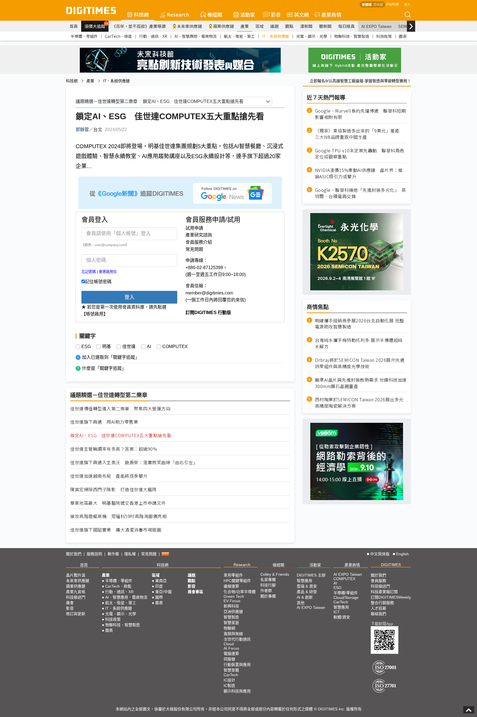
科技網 (141, 14)
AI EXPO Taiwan (376, 26)
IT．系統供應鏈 (275, 36)
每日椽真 (346, 26)
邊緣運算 (231, 586)
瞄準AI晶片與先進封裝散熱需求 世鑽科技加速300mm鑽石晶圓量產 (361, 383)
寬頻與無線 (233, 633)
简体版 (378, 4)
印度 (159, 586)
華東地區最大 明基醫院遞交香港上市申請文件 (118, 503)
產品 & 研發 (307, 591)
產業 (244, 26)
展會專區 (195, 591)
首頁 (74, 26)
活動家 (247, 14)
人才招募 (378, 608)
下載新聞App (382, 624)
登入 (407, 4)
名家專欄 (268, 579)
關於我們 (73, 554)
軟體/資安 (341, 617)
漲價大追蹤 (96, 25)
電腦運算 (231, 653)
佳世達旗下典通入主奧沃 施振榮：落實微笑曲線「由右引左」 (134, 462)
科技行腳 (268, 585)
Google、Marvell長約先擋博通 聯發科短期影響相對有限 (360, 114)
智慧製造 (231, 617)
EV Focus (232, 601)
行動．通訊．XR (153, 36)
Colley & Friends (274, 574)
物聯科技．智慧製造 (351, 36)
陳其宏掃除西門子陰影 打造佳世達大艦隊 (113, 489)
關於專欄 (268, 596)
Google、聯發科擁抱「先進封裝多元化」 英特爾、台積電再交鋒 (360, 193)
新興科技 (231, 606)
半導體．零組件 (84, 36)
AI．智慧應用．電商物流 (195, 36)
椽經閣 (214, 14)
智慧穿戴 (231, 670)
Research (178, 14)
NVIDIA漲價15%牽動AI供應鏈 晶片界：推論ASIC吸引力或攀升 (359, 173)
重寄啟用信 (108, 272)
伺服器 (229, 659)
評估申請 (392, 4)
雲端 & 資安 (307, 586)
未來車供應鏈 (189, 26)
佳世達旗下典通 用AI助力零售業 (104, 422)
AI (149, 346)
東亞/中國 (163, 591)
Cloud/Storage (346, 597)
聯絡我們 (378, 614)
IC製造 (229, 685)
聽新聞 (325, 26)
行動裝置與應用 (237, 664)
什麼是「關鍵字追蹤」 (104, 368)
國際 (159, 597)
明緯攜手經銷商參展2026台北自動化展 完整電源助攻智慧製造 (359, 323)
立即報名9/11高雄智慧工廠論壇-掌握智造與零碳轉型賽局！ (360, 81)
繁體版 (367, 4)
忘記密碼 (88, 272)
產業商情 (331, 14)
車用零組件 (233, 575)
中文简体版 (379, 554)
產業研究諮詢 (199, 235)
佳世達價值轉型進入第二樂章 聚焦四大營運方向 (120, 408)
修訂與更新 (75, 614)
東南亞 (161, 580)
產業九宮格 (75, 591)
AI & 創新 (305, 597)
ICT (336, 612)
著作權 (113, 554)
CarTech (231, 675)
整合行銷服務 (382, 603)
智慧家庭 (231, 622)
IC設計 (229, 680)
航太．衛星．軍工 (239, 36)
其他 (300, 603)
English (402, 554)
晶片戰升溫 (75, 575)
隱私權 (130, 554)
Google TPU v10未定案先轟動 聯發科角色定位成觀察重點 (359, 153)
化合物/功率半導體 (240, 591)
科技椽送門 (75, 597)
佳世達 (129, 346)
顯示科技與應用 (237, 691)
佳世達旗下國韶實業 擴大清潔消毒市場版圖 (115, 530)
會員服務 (378, 580)
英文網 (301, 14)
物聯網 (229, 628)
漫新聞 (306, 26)
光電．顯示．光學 (311, 36)
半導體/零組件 (345, 593)
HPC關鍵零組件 (237, 580)
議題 (274, 26)
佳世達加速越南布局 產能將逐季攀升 (109, 476)
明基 (106, 346)
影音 (273, 14)
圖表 (403, 36)
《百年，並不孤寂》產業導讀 (139, 26)
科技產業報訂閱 (384, 591)
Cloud (229, 644)
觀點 (289, 26)
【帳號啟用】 (94, 314)
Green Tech (234, 596)
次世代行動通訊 (237, 639)
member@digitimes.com (209, 293)
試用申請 (194, 228)
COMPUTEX (175, 346)
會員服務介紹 (199, 242)
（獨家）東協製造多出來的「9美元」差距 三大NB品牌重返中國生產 (359, 134)
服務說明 (94, 554)
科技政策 (384, 36)
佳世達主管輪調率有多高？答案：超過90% (113, 449)
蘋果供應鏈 (223, 26)
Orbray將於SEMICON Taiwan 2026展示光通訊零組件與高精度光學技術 (360, 363)
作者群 (266, 590)
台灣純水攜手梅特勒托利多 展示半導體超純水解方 (359, 343)
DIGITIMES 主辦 (311, 575)
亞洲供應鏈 (233, 611)
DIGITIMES (391, 564)
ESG (86, 346)
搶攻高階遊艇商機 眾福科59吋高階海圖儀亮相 (118, 516)
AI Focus (231, 648)
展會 (70, 603)
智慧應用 (304, 580)
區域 (259, 26)
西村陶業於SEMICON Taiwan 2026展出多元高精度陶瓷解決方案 (359, 402)
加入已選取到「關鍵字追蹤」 (110, 357)
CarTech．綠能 (118, 36)
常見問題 (194, 249)
